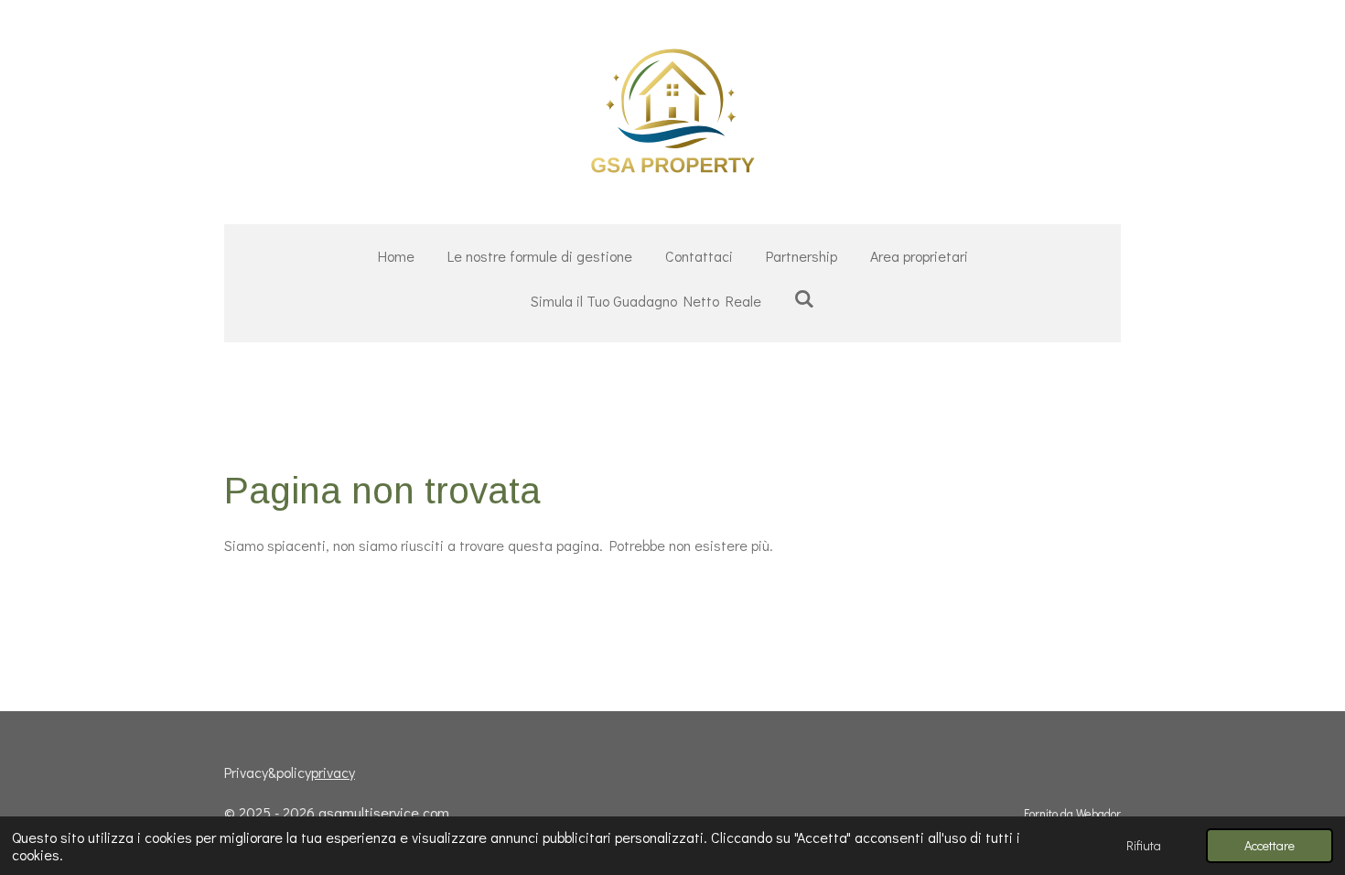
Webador (1098, 813)
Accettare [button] (1269, 845)
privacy (333, 772)
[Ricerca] (804, 298)
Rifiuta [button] (1143, 845)
